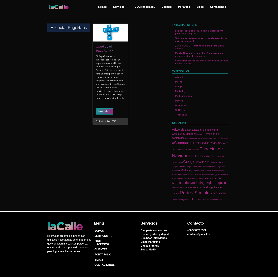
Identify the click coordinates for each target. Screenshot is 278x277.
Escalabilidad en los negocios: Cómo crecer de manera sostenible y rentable (199, 54)
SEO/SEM (180, 110)
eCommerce (182, 143)
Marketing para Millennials (218, 174)
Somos (102, 6)
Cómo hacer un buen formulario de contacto (202, 138)
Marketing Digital (183, 96)
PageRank (194, 187)
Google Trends (191, 167)
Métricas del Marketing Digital (193, 183)
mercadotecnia (212, 178)
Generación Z (220, 156)
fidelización (207, 156)
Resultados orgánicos (180, 200)
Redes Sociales (196, 192)
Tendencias (181, 114)
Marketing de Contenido (202, 171)
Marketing (180, 91)
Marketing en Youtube (199, 174)
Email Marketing (178, 150)
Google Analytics (216, 162)
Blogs (200, 6)
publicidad (205, 187)
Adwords (179, 77)
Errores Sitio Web (192, 150)
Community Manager (184, 133)
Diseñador (224, 138)
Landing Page (215, 167)
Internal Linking (204, 167)
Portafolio (184, 6)
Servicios (119, 6)
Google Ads (202, 162)
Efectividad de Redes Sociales (210, 143)
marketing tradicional (196, 179)
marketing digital (218, 171)
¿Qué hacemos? (145, 6)
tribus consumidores (214, 200)
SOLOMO (202, 200)
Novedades (181, 105)
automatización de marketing (201, 129)
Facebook (195, 156)
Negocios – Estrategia (180, 187)
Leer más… (104, 111)
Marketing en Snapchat (181, 174)
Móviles (179, 100)
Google (179, 86)
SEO (193, 199)
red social (219, 193)
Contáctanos (218, 6)
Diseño (178, 81)
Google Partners (178, 167)
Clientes (167, 6)
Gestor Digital (177, 162)
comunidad (200, 134)
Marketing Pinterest (179, 179)
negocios (221, 183)
